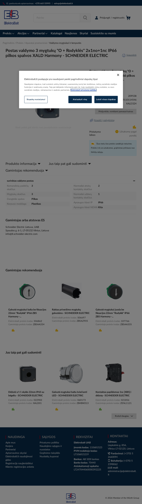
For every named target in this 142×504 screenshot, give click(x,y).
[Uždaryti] (118, 75)
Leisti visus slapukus (106, 99)
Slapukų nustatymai (36, 99)
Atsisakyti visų (80, 99)
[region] (71, 89)
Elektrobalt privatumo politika (83, 90)
